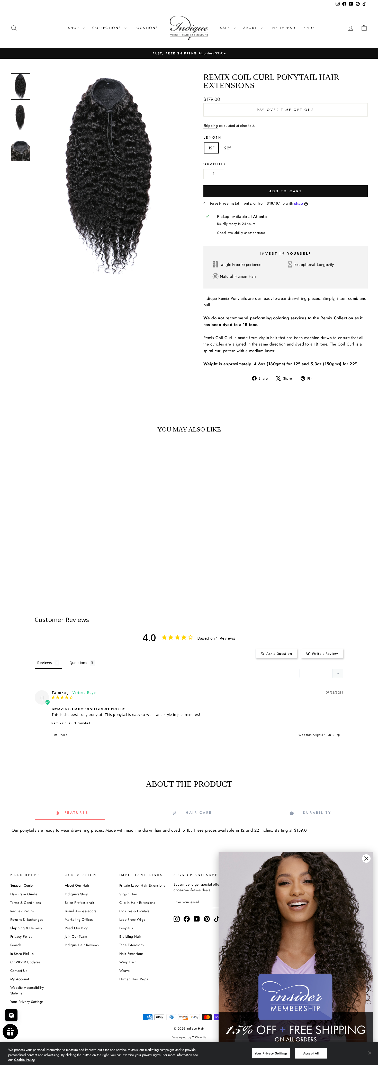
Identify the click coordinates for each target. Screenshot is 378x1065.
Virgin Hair (128, 894)
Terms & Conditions (25, 902)
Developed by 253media (189, 1037)
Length (212, 137)
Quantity (214, 163)
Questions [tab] (78, 662)
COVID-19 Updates (25, 962)
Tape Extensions (131, 944)
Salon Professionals (80, 902)
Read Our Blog (76, 927)
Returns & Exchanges (26, 919)
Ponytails (126, 927)
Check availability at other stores (241, 232)
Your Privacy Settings (26, 1001)
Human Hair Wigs (133, 979)
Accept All (311, 1053)
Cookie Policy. (24, 1059)
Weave (124, 970)
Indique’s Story (76, 894)
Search (15, 944)
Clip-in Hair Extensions (137, 902)
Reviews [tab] (44, 662)
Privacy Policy (21, 936)
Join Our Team (76, 936)
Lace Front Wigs (132, 919)
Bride (309, 27)
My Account (19, 979)
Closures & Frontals (134, 911)
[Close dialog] (366, 858)
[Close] (369, 1053)
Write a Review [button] (325, 653)
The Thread (283, 27)
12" (211, 148)
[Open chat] (11, 1015)
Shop (74, 27)
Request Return (22, 911)
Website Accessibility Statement (27, 990)
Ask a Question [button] (279, 653)
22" (227, 148)
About (251, 27)
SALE (226, 27)
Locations (146, 27)
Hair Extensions (131, 953)
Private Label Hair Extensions (142, 885)
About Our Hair (77, 885)
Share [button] (62, 735)
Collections (107, 27)
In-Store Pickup (22, 953)
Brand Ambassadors (80, 911)
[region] (189, 1053)
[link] (296, 948)
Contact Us (18, 970)
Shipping (210, 125)
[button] (331, 735)
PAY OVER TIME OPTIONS (285, 109)
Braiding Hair (130, 936)
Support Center (22, 885)
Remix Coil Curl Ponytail (70, 723)
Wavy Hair (127, 962)
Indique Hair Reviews (82, 944)
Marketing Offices (79, 919)
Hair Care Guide (23, 894)
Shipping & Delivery (26, 927)
